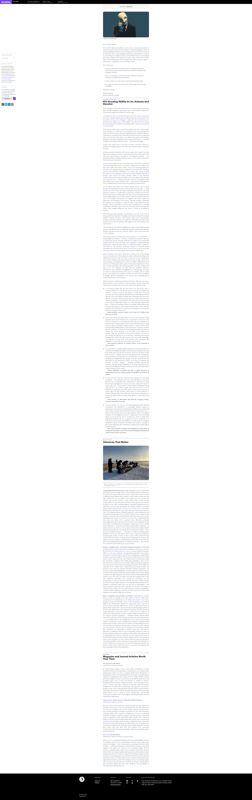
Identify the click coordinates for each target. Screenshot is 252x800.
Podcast (97, 783)
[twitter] (6, 104)
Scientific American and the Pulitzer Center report (130, 508)
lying (110, 241)
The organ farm (107, 663)
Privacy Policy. (82, 796)
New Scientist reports (138, 600)
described (146, 193)
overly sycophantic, (131, 242)
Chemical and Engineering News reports (118, 551)
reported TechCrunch (138, 122)
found (123, 204)
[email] (12, 104)
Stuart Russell (113, 175)
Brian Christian (126, 175)
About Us (97, 781)
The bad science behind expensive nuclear (115, 700)
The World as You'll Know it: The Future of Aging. (8, 78)
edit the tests (133, 248)
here (6, 80)
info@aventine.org (115, 784)
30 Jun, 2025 (16, 1)
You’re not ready (107, 735)
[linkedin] (9, 104)
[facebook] (3, 104)
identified (106, 191)
